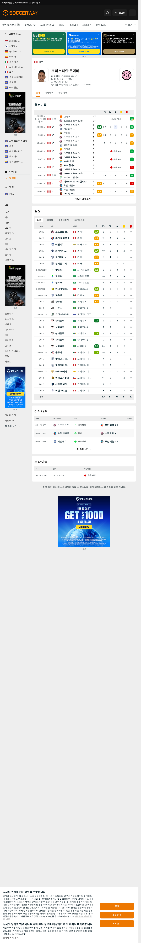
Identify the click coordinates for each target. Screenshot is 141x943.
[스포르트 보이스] (127, 77)
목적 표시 (116, 923)
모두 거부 (116, 915)
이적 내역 (49, 92)
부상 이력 (62, 92)
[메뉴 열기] (132, 12)
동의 (117, 906)
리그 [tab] (39, 220)
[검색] (107, 12)
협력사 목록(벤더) (11, 937)
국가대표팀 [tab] (79, 220)
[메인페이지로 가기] (26, 13)
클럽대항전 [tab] (63, 220)
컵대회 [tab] (50, 220)
